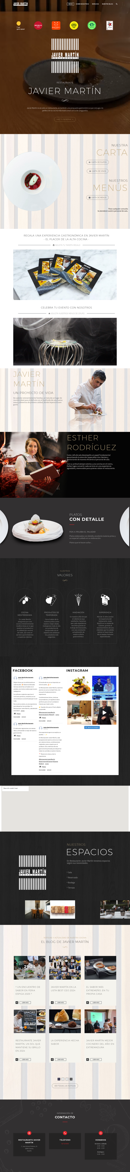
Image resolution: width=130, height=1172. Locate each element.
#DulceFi (51, 714)
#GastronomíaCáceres (45, 761)
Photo (19, 714)
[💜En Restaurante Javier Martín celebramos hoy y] (104, 713)
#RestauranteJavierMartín (47, 712)
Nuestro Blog (107, 4)
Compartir (24, 716)
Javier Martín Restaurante (25, 677)
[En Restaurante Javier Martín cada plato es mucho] (79, 688)
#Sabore (41, 764)
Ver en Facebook (17, 716)
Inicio (70, 4)
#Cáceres (55, 761)
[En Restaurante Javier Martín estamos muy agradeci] (104, 688)
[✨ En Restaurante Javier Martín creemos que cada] (79, 713)
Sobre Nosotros (82, 4)
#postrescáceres (44, 714)
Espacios (95, 4)
